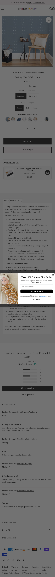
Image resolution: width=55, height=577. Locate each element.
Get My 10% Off (37, 291)
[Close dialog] (53, 275)
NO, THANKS (36, 299)
